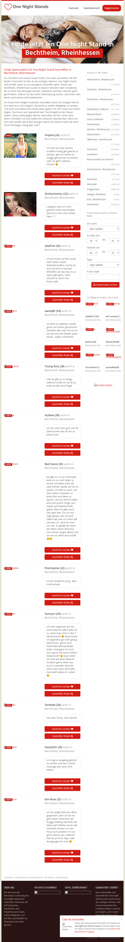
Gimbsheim (103, 204)
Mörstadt (103, 184)
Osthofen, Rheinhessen (103, 92)
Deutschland (21, 877)
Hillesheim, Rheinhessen (103, 142)
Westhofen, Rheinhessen (103, 102)
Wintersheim (103, 134)
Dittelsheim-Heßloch (103, 109)
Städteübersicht (91, 8)
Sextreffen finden (61, 182)
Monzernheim (103, 114)
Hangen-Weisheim (103, 194)
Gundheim (103, 154)
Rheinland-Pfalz (36, 877)
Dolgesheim (103, 189)
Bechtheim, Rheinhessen (60, 139)
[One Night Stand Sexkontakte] (26, 8)
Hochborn (103, 149)
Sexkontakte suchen (106, 284)
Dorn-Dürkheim (103, 119)
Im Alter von (93, 235)
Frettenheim (103, 124)
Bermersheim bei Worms (103, 162)
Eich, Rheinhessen (103, 199)
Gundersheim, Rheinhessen (103, 172)
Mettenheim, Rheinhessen (103, 82)
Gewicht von (93, 247)
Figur (89, 259)
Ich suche (92, 223)
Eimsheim (103, 179)
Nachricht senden (61, 175)
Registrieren (112, 8)
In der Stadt (93, 271)
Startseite (74, 8)
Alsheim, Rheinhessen (103, 129)
